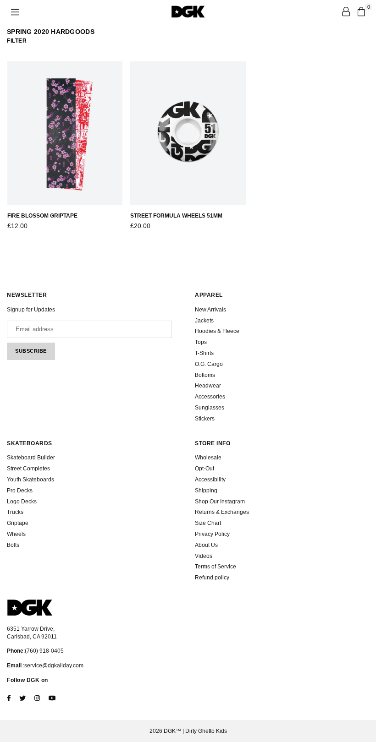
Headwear (208, 385)
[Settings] (346, 11)
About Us (206, 545)
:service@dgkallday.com (52, 665)
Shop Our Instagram (220, 501)
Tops (201, 342)
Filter (17, 41)
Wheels (16, 534)
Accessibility (210, 479)
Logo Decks (22, 501)
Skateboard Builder (31, 457)
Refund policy (212, 577)
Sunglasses (209, 407)
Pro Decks (20, 490)
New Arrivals (210, 309)
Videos (203, 556)
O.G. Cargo (209, 364)
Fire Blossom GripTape (42, 216)
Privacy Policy (212, 534)
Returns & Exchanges (222, 512)
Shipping (206, 490)
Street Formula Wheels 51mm (176, 216)
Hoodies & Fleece (217, 331)
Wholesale (208, 457)
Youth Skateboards (30, 479)
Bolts (13, 545)
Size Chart (208, 523)
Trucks (15, 512)
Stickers (205, 418)
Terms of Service (215, 566)
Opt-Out (204, 468)
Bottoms (205, 375)
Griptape (17, 523)
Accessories (210, 396)
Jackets (204, 320)
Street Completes (28, 468)
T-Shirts (204, 353)
